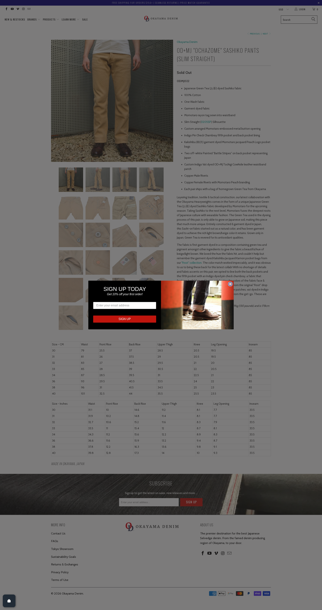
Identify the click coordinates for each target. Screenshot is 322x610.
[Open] (9, 601)
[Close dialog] (230, 284)
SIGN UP (125, 319)
